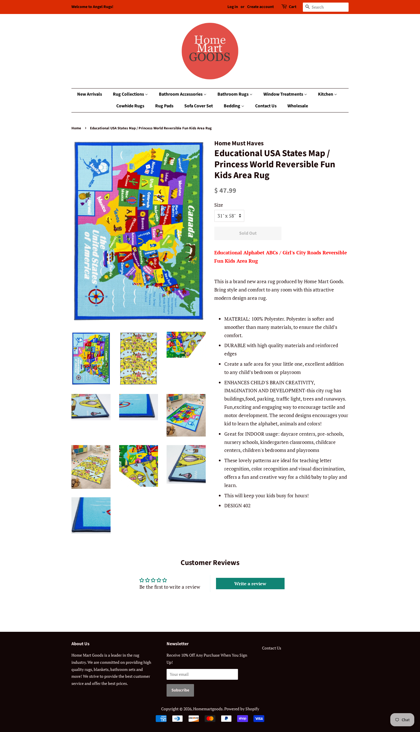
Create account (260, 7)
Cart (292, 7)
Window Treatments (283, 94)
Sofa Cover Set (198, 106)
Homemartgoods (208, 708)
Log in (232, 7)
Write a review (250, 583)
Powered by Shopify (241, 708)
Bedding (232, 106)
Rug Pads (164, 106)
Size (218, 205)
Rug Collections (129, 94)
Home (76, 128)
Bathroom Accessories (181, 94)
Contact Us (266, 106)
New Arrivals (89, 94)
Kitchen (326, 94)
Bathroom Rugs (233, 94)
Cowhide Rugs (130, 106)
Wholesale (297, 106)
